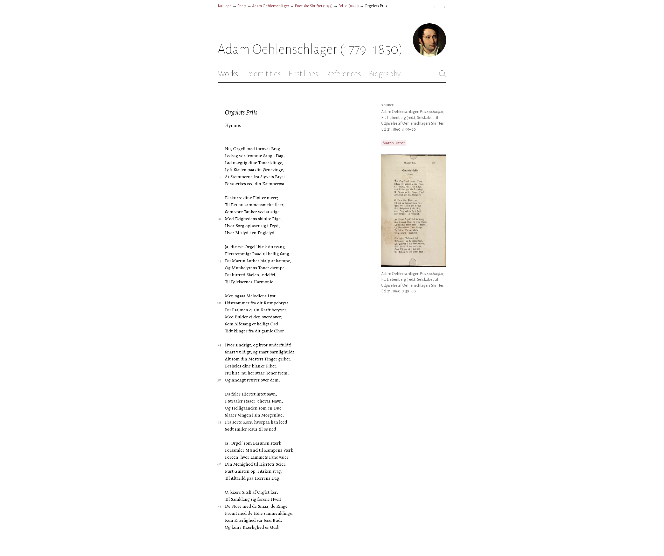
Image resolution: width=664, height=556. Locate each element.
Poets (241, 6)
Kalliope (225, 6)
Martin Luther (394, 143)
